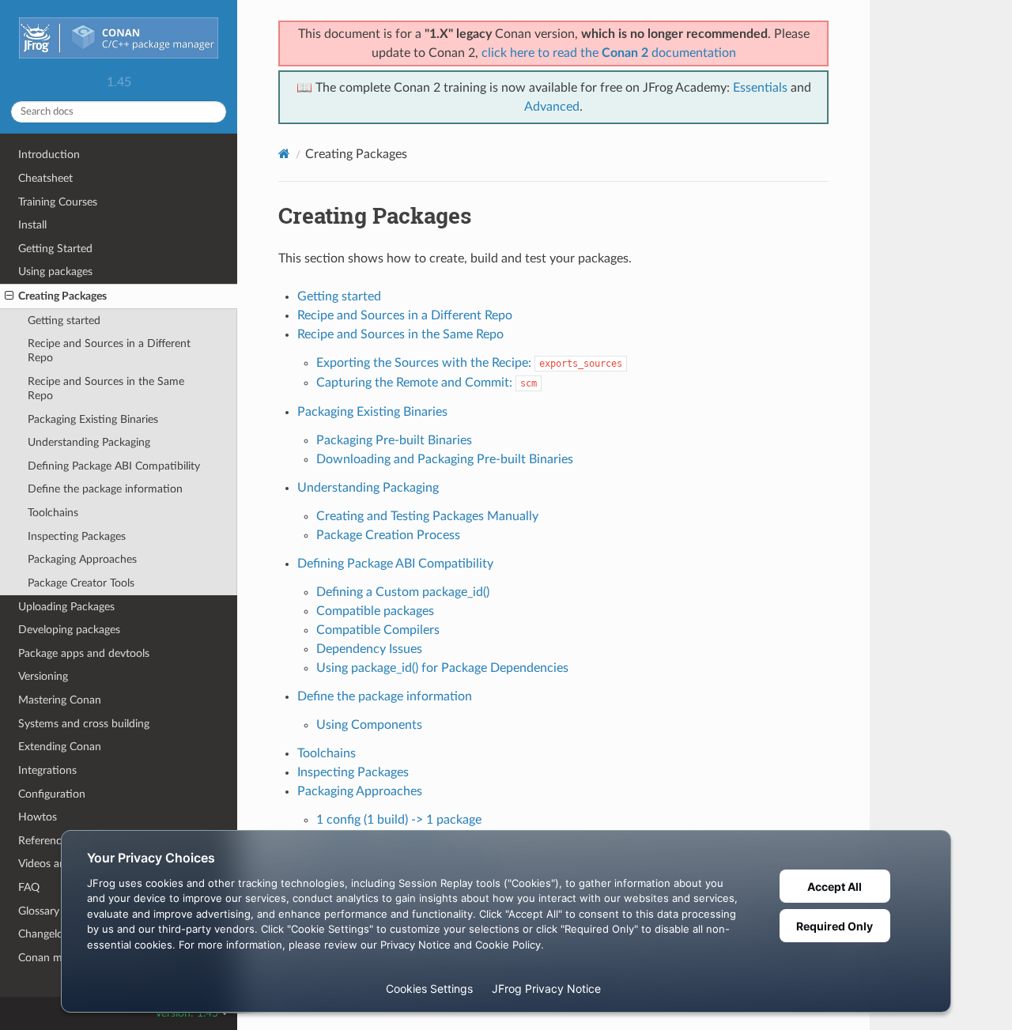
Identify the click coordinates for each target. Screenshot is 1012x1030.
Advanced (552, 106)
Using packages (55, 271)
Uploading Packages (66, 607)
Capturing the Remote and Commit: (426, 382)
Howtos (37, 817)
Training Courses (57, 202)
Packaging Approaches (82, 559)
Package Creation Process (388, 535)
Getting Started (55, 249)
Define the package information (105, 489)
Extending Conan (59, 747)
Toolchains (53, 513)
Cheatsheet (45, 178)
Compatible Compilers (378, 630)
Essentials (760, 87)
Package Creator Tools (81, 583)
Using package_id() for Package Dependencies (442, 668)
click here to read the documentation (608, 53)
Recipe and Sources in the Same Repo (106, 388)
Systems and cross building (83, 724)
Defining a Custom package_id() (402, 592)
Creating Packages (62, 296)
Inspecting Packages (77, 536)
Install (32, 225)
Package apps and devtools (83, 653)
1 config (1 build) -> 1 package (398, 819)
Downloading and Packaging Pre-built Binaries (444, 459)
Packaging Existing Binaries (93, 419)
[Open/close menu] (9, 296)
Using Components (369, 725)
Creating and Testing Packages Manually (427, 516)
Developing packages (69, 630)
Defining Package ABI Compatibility (114, 466)
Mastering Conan (59, 700)
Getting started (64, 320)
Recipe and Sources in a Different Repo (109, 351)
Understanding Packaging (89, 442)
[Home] (284, 153)
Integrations (47, 770)
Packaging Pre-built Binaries (394, 440)
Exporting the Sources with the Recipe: (469, 363)
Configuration (51, 794)
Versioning (43, 676)
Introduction (49, 154)
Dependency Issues (369, 649)
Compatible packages (375, 611)
